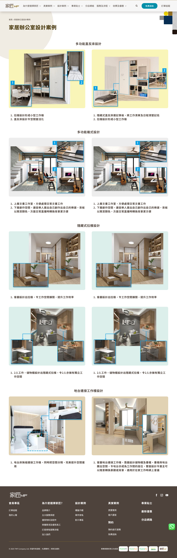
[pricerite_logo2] (123, 547)
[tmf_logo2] (163, 547)
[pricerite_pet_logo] (143, 547)
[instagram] (161, 495)
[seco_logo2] (153, 547)
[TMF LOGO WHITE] (18, 491)
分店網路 (146, 519)
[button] (137, 5)
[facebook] (156, 495)
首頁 (10, 19)
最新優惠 (146, 511)
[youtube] (167, 495)
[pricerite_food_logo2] (133, 547)
